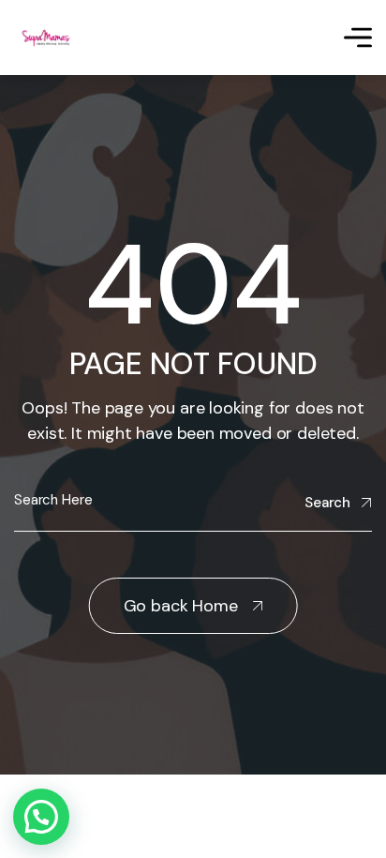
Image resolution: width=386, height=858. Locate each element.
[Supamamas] (48, 38)
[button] (41, 817)
